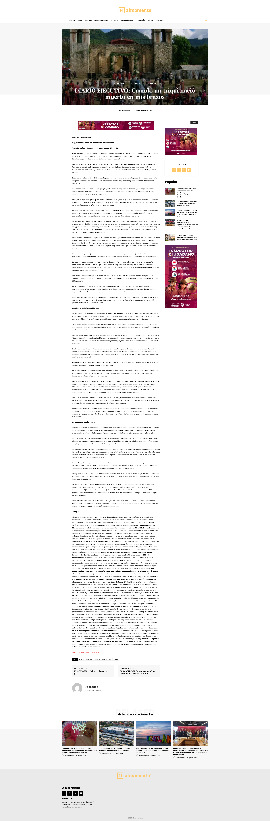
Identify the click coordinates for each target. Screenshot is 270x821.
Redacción (126, 110)
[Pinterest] (184, 170)
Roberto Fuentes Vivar (103, 659)
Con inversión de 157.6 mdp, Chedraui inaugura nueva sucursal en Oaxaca (187, 203)
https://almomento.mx (93, 690)
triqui (116, 659)
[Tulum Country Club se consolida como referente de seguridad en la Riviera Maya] (170, 237)
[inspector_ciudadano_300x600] (181, 307)
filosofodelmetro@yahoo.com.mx (85, 652)
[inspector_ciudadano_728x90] (116, 130)
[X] (179, 170)
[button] (192, 20)
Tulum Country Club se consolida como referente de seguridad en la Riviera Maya (187, 237)
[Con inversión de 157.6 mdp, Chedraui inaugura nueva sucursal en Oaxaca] (170, 203)
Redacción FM (180, 757)
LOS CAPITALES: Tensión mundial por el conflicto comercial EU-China (138, 672)
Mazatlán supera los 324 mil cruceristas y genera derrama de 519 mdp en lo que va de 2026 (187, 213)
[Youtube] (81, 793)
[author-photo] (63, 755)
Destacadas (137, 84)
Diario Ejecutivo (85, 659)
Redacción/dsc (69, 755)
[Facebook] (174, 170)
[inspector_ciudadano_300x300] (181, 154)
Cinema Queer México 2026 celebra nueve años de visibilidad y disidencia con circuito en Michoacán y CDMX (186, 193)
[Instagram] (69, 793)
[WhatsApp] (189, 170)
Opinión (152, 84)
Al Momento (121, 84)
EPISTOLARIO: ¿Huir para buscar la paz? (91, 672)
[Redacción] (77, 688)
